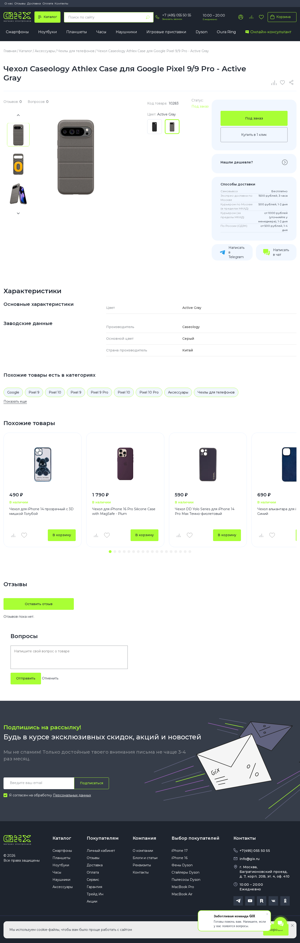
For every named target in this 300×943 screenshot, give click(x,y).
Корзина (283, 17)
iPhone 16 (180, 858)
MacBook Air (182, 894)
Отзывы (20, 3)
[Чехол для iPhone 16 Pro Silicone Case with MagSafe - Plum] (125, 464)
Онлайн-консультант (270, 32)
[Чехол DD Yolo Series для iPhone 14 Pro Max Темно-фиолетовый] (208, 464)
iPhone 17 (180, 851)
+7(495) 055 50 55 (255, 851)
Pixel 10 (55, 392)
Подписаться (91, 783)
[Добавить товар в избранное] (24, 535)
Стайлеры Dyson (185, 872)
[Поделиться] (292, 82)
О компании (143, 851)
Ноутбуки (47, 32)
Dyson (201, 32)
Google (13, 392)
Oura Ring (226, 32)
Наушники (126, 32)
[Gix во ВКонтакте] (273, 901)
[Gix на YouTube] (250, 901)
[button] (110, 551)
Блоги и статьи (145, 858)
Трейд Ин (95, 894)
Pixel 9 (34, 392)
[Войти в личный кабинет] (241, 17)
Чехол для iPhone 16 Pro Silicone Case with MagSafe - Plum (123, 511)
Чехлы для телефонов (216, 392)
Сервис (93, 880)
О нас (8, 3)
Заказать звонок (172, 19)
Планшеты (76, 32)
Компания (144, 838)
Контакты (61, 3)
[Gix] (17, 17)
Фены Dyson (182, 865)
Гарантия (94, 887)
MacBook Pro (183, 887)
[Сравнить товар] (13, 535)
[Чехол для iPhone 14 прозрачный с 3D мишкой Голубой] (42, 464)
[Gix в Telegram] (238, 901)
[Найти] (148, 17)
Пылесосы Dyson (186, 880)
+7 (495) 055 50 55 (176, 15)
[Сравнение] (274, 82)
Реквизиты (142, 865)
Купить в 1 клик (254, 135)
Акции (92, 901)
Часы (101, 32)
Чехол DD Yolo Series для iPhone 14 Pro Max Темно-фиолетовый (204, 511)
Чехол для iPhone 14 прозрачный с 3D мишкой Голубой (41, 511)
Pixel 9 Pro (99, 392)
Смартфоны (17, 32)
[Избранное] (261, 17)
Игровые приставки (166, 32)
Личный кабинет (101, 851)
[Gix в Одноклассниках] (285, 901)
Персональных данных (72, 795)
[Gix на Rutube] (261, 901)
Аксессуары (178, 392)
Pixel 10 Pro (149, 392)
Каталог (61, 838)
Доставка (34, 3)
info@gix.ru (249, 859)
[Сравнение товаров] (251, 17)
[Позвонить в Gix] (157, 17)
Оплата (47, 3)
